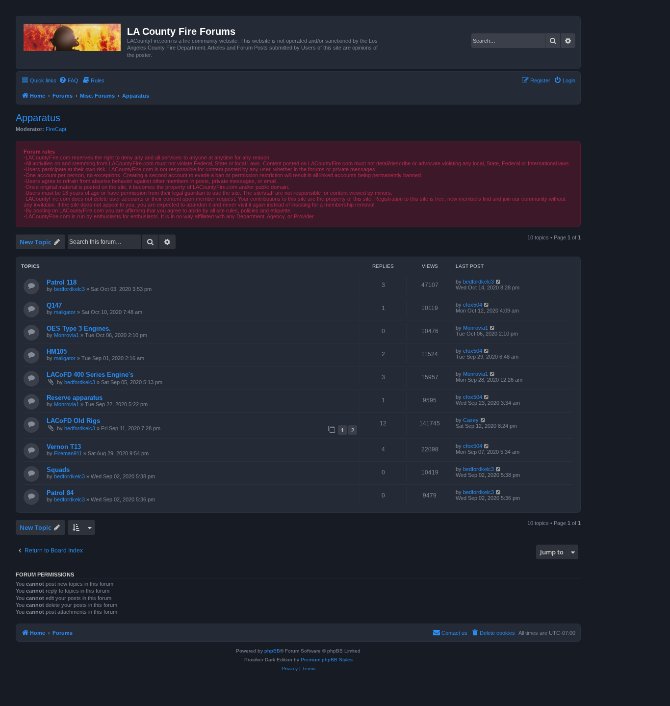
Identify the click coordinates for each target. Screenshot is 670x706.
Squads (58, 469)
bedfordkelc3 (69, 289)
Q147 (54, 305)
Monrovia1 (66, 335)
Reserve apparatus (75, 397)
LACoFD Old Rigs (73, 420)
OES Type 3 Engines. (79, 328)
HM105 (57, 351)
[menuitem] (68, 80)
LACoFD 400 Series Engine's (90, 374)
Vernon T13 (64, 446)
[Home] (73, 35)
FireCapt (56, 129)
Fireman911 (68, 453)
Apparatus (38, 117)
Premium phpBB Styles (327, 659)
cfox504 (472, 305)
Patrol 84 (60, 493)
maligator (65, 312)
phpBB (272, 651)
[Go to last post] (498, 282)
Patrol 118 (62, 282)
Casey (471, 420)
